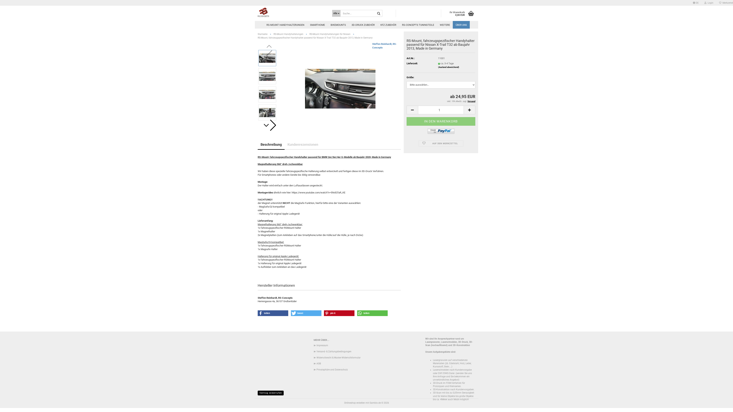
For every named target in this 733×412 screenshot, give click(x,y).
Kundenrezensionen (302, 144)
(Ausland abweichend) (448, 67)
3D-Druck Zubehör (363, 24)
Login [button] (709, 3)
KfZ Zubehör (388, 24)
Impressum (322, 345)
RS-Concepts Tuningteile (418, 24)
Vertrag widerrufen (270, 393)
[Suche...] (378, 13)
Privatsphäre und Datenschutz (332, 369)
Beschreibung (271, 144)
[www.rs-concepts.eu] (292, 12)
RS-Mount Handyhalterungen (285, 24)
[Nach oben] (722, 406)
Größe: (410, 77)
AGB (318, 363)
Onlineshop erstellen (354, 403)
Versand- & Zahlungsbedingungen (333, 351)
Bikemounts (338, 24)
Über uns (461, 24)
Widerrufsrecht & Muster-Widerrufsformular (338, 357)
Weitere (445, 24)
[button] (696, 3)
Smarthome (317, 24)
